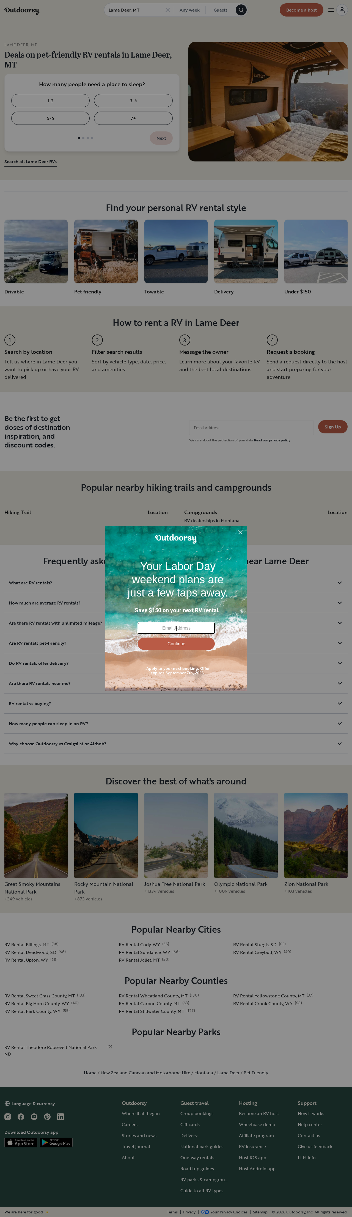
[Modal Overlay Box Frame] (176, 608)
